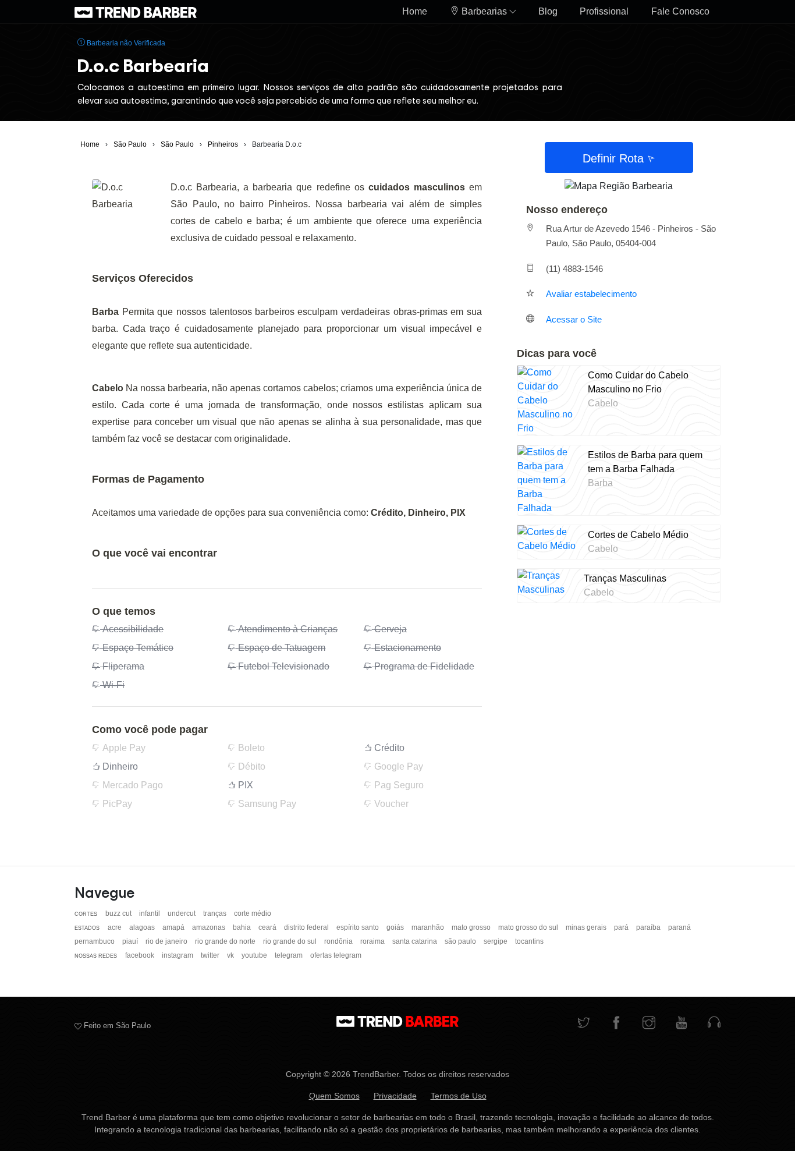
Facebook (140, 955)
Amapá (174, 927)
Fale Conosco (680, 11)
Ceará (268, 927)
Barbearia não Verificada (125, 43)
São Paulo (461, 941)
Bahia (243, 927)
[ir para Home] (135, 11)
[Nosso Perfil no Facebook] (616, 1024)
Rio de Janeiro (167, 941)
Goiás (396, 927)
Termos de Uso (459, 1095)
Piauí (131, 941)
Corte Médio (252, 913)
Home (414, 11)
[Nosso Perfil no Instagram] (649, 1024)
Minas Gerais (587, 927)
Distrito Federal (307, 927)
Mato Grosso (472, 927)
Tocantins (529, 941)
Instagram (178, 955)
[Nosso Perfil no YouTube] (681, 1024)
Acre (115, 927)
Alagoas (143, 927)
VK (231, 955)
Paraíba (649, 927)
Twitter (211, 955)
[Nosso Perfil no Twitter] (583, 1024)
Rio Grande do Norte (226, 941)
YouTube (255, 955)
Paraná (679, 927)
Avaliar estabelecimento (591, 294)
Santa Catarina (415, 941)
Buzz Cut (119, 913)
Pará (622, 927)
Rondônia (339, 941)
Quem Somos (334, 1095)
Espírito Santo (358, 927)
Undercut (182, 913)
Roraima (373, 941)
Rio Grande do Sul (290, 941)
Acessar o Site (574, 319)
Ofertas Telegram (335, 955)
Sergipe (496, 941)
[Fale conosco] (714, 1024)
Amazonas (209, 927)
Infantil (150, 913)
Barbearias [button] (484, 11)
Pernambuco (95, 941)
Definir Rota (615, 158)
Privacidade (395, 1095)
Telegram (289, 955)
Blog (548, 11)
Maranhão (428, 927)
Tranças (215, 913)
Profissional (604, 11)
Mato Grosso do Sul (529, 927)
